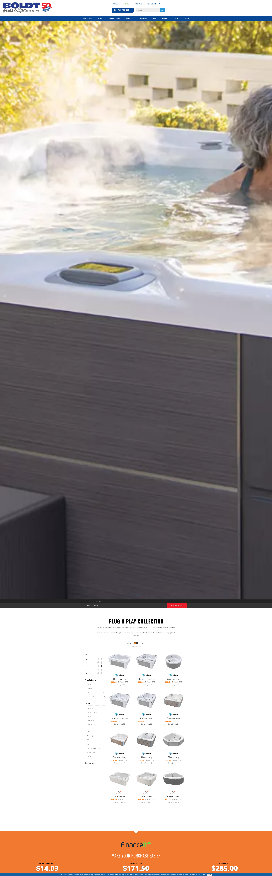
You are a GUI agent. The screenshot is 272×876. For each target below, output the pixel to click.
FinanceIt (96, 606)
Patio (154, 19)
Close (209, 874)
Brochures (138, 4)
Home (89, 601)
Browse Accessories (90, 763)
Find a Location (151, 4)
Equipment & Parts (114, 19)
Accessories (143, 19)
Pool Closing (87, 19)
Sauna (176, 19)
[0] (160, 3)
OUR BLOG (116, 4)
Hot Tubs (165, 19)
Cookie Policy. (201, 875)
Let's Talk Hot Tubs (177, 606)
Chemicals (129, 19)
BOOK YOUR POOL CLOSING (122, 10)
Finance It (127, 4)
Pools (100, 19)
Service (187, 19)
